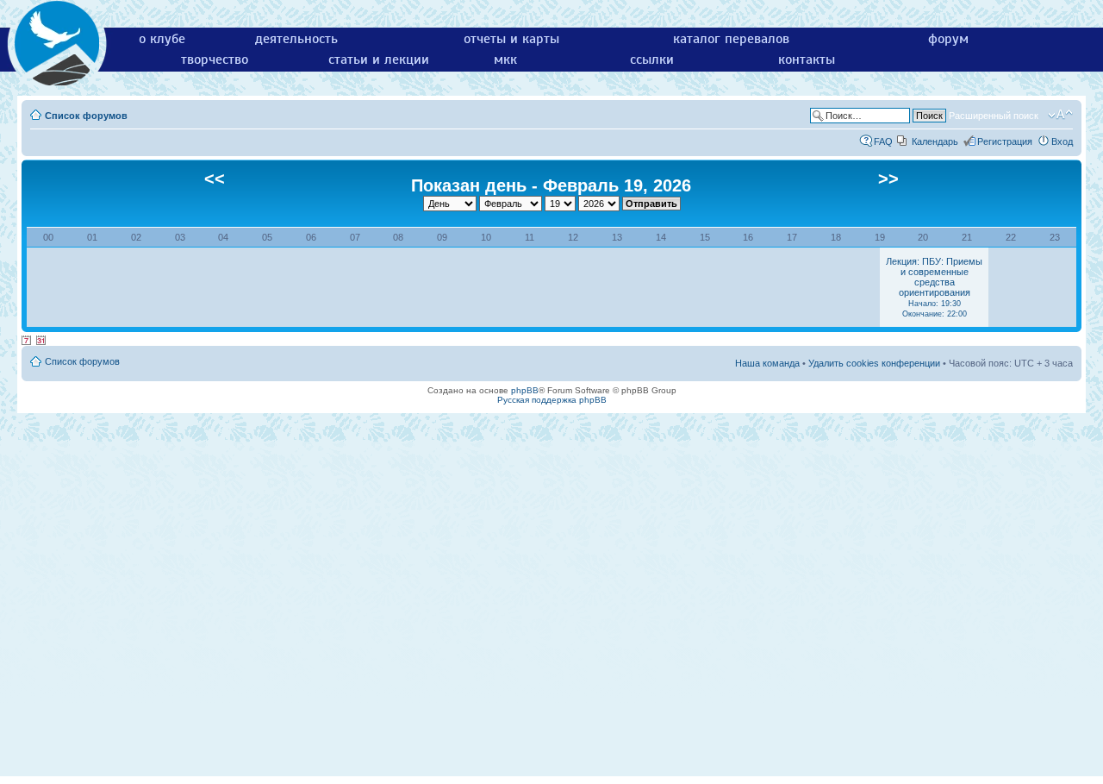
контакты (806, 59)
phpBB (525, 390)
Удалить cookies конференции (874, 363)
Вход (1062, 141)
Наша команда (767, 363)
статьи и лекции (378, 59)
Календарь (935, 141)
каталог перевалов (731, 38)
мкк (505, 59)
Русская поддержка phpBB (552, 400)
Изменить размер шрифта (1060, 114)
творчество (214, 59)
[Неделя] (27, 341)
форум (948, 38)
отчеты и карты (511, 38)
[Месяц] (41, 341)
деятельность (296, 38)
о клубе (162, 38)
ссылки (652, 59)
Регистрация (1004, 141)
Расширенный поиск (993, 115)
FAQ (883, 141)
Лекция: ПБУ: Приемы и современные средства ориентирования (934, 287)
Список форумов (86, 115)
